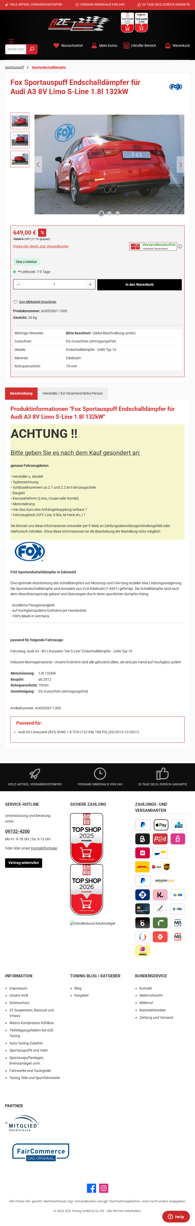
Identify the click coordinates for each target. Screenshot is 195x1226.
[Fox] (176, 89)
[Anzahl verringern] (18, 284)
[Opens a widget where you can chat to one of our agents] (176, 1217)
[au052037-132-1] (109, 164)
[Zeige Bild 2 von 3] (109, 213)
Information (18, 976)
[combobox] (15, 49)
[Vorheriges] (38, 164)
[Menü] (11, 40)
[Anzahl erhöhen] (90, 284)
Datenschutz (19, 1003)
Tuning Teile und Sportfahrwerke (34, 1078)
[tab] (21, 393)
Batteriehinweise (152, 1010)
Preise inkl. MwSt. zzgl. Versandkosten (41, 246)
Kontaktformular (44, 848)
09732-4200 (17, 831)
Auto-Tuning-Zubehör (26, 1043)
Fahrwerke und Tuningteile (30, 1071)
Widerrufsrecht (151, 995)
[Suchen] (32, 49)
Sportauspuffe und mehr (28, 1050)
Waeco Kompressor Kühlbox (31, 1023)
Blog (78, 988)
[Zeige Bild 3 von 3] (118, 213)
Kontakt (145, 988)
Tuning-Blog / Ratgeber (95, 976)
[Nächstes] (180, 164)
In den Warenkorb (139, 284)
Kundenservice (151, 976)
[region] (97, 164)
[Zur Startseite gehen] (79, 23)
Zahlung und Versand (156, 1017)
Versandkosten (85, 1201)
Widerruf (146, 1003)
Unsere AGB (18, 995)
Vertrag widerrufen (23, 863)
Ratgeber (81, 995)
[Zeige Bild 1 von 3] (101, 213)
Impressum (18, 988)
